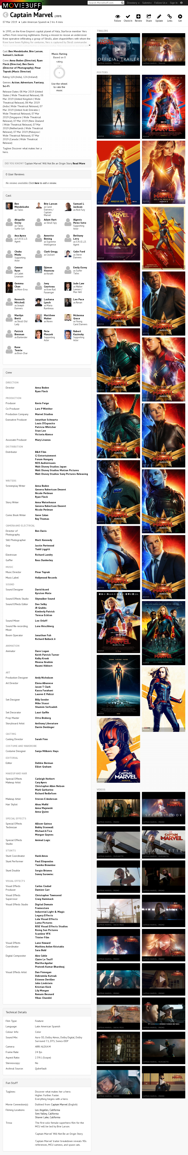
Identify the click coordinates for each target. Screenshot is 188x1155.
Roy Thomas (42, 518)
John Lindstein (44, 983)
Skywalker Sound (45, 598)
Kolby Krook (42, 658)
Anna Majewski (44, 808)
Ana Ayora (20, 235)
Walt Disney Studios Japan (50, 466)
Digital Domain (44, 904)
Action (15, 82)
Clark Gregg (50, 251)
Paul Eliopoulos (44, 861)
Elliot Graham (43, 766)
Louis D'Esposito (45, 423)
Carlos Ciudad (43, 886)
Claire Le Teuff (44, 959)
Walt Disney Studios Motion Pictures (57, 470)
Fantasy (39, 82)
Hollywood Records (46, 577)
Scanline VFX (42, 933)
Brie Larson (36, 51)
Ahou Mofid (41, 804)
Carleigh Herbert (45, 778)
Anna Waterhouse (45, 502)
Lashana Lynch (49, 301)
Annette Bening (49, 237)
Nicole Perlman (44, 493)
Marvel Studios (44, 414)
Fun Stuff (12, 1083)
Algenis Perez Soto (79, 221)
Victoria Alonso (44, 434)
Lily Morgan (42, 990)
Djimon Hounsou (49, 269)
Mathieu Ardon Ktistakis (49, 946)
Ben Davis (41, 531)
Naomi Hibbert (44, 665)
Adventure (27, 82)
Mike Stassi (42, 703)
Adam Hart (50, 219)
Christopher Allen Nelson (49, 786)
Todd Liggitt (42, 549)
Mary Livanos (43, 439)
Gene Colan (41, 515)
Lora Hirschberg (44, 626)
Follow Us (159, 2)
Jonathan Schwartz (46, 419)
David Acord (42, 589)
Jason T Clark (42, 686)
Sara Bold (40, 950)
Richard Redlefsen (45, 793)
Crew (9, 372)
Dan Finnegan (43, 972)
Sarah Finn (41, 739)
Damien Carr (42, 889)
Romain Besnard (44, 994)
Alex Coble (41, 955)
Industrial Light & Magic (50, 911)
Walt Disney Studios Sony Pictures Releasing (61, 474)
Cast (8, 195)
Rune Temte (18, 348)
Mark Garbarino (44, 789)
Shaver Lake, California (47, 1117)
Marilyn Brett (19, 317)
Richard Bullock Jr (45, 639)
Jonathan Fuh (43, 635)
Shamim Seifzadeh (46, 707)
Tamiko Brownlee (45, 865)
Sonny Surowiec (44, 874)
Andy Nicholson (44, 677)
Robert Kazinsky (78, 333)
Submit (146, 2)
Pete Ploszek (48, 333)
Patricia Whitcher (45, 427)
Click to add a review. (43, 183)
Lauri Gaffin (42, 712)
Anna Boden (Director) (23, 60)
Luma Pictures (43, 922)
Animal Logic (42, 840)
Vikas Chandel (43, 997)
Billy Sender (42, 699)
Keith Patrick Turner (47, 654)
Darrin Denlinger (44, 727)
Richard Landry (44, 554)
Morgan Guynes (44, 834)
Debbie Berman (44, 763)
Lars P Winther (44, 408)
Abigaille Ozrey (20, 221)
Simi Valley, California (47, 1113)
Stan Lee (40, 430)
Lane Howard (42, 943)
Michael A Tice (43, 831)
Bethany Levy (78, 237)
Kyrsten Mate (43, 593)
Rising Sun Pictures (46, 930)
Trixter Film (42, 937)
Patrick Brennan (19, 333)
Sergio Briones (43, 870)
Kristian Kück (43, 986)
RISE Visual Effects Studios (51, 926)
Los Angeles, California (47, 1110)
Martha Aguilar (44, 963)
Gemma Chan (19, 285)
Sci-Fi (6, 86)
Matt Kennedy (43, 540)
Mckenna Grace (78, 317)
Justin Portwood (44, 545)
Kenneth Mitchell (20, 301)
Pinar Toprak (42, 572)
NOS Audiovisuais (45, 463)
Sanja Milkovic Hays (47, 751)
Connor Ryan (19, 269)
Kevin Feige (42, 403)
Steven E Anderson (46, 799)
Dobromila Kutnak (46, 975)
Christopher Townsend (48, 895)
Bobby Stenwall (44, 827)
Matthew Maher (49, 317)
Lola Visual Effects (46, 919)
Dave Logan (42, 651)
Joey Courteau (49, 285)
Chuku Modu (18, 253)
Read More (79, 163)
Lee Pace (78, 299)
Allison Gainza (43, 823)
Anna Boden (42, 387)
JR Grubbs (40, 607)
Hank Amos (41, 856)
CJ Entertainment (45, 455)
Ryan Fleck (41, 391)
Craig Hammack (44, 899)
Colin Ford (79, 251)
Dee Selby (41, 604)
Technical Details (16, 1012)
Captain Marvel (31, 14)
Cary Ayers (41, 782)
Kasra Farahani (44, 690)
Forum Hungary (44, 459)
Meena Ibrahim (44, 662)
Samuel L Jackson (13, 55)
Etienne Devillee (45, 979)
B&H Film (40, 452)
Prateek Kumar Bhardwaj (49, 966)
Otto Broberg (43, 718)
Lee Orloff (41, 620)
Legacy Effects (44, 915)
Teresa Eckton (43, 615)
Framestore (42, 908)
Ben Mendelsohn (18, 51)
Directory (132, 2)
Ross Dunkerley (44, 560)
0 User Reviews (15, 174)
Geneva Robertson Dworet (50, 489)
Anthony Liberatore (46, 723)
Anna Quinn (42, 811)
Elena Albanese (44, 683)
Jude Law (78, 283)
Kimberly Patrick (45, 611)
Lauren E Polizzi (44, 694)
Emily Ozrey (80, 267)
